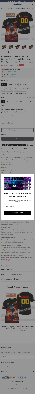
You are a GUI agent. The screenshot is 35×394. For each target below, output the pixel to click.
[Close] (32, 176)
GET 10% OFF (17, 213)
